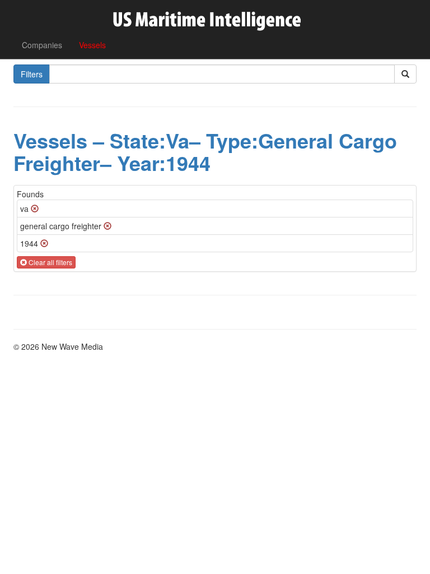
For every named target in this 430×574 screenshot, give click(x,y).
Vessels (92, 44)
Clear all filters (49, 262)
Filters (32, 74)
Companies (42, 44)
